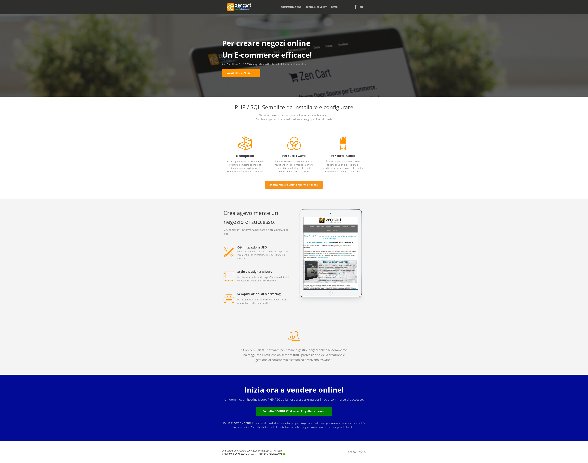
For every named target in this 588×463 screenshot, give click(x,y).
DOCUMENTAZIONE (291, 7)
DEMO (334, 7)
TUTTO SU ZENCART (316, 7)
